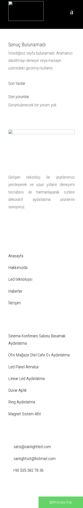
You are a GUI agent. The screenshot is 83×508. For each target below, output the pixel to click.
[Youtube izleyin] (49, 221)
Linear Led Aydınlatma (26, 378)
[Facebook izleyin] (12, 221)
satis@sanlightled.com (32, 446)
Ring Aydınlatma (21, 402)
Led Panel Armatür (23, 366)
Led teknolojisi (20, 279)
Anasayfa (15, 255)
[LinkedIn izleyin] (30, 221)
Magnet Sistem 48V (24, 413)
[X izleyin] (21, 221)
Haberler (15, 291)
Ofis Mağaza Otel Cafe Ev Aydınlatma (39, 355)
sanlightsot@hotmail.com (35, 458)
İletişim (14, 302)
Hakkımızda (17, 267)
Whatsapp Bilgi (62, 502)
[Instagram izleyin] (39, 221)
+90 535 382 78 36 (28, 470)
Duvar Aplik (17, 390)
